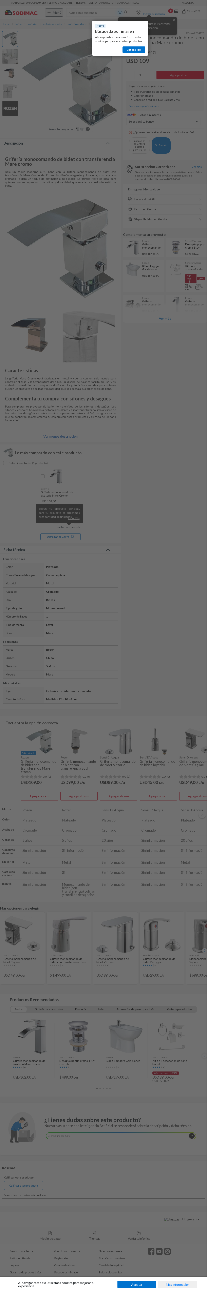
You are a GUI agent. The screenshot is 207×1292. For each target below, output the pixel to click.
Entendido (134, 49)
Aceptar (137, 1284)
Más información (177, 1284)
